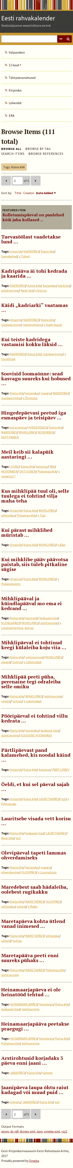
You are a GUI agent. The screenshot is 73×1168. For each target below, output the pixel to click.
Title (17, 193)
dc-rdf (14, 1131)
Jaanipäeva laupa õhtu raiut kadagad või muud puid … (35, 1089)
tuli (63, 799)
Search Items (13, 154)
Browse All (11, 149)
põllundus (8, 515)
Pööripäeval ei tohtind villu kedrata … (34, 718)
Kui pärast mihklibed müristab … (27, 532)
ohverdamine (10, 872)
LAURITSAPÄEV (49, 799)
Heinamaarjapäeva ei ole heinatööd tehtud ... (31, 992)
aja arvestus (18, 427)
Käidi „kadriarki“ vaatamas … (34, 307)
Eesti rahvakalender (28, 18)
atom (5, 1131)
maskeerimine (11, 325)
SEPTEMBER (10, 437)
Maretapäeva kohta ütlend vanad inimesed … (33, 923)
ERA (11, 115)
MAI (52, 466)
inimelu (15, 1102)
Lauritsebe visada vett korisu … (36, 821)
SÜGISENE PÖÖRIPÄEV (36, 735)
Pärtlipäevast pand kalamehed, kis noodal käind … (36, 755)
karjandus (49, 286)
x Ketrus (41, 290)
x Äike (61, 545)
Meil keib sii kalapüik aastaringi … (27, 454)
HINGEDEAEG (37, 427)
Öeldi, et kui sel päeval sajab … (35, 786)
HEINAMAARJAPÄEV (23, 1004)
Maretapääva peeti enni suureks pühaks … (30, 957)
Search (68, 39)
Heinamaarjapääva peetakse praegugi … (35, 1026)
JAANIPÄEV (17, 1073)
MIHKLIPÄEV (27, 432)
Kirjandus (15, 90)
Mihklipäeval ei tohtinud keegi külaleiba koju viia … (33, 645)
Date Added (44, 193)
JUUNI (14, 466)
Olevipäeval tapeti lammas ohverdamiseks (33, 855)
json (40, 1131)
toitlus (17, 662)
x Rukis (33, 906)
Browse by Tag (38, 149)
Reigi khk (27, 290)
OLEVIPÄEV (28, 872)
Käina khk (47, 251)
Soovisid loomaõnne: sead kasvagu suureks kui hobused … (36, 378)
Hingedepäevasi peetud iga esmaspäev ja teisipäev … (33, 415)
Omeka (34, 1161)
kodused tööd (48, 618)
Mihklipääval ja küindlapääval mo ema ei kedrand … (31, 603)
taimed (47, 1073)
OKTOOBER (27, 471)
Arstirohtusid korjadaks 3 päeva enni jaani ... (32, 1060)
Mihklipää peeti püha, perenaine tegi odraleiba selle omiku (31, 681)
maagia (46, 393)
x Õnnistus (30, 398)
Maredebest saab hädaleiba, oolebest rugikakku (34, 889)
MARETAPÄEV (34, 902)
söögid (6, 662)
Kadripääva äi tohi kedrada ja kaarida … (34, 273)
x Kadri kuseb (53, 325)
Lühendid (15, 103)
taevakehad (9, 256)
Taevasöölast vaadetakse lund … (31, 239)
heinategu (46, 1004)
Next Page (36, 181)
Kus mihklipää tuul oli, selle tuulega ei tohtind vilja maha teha (35, 496)
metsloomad (34, 657)
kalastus (42, 466)
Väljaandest (17, 52)
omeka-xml (52, 1131)
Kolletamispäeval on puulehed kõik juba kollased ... (33, 217)
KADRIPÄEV (31, 251)
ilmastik (15, 251)
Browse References (45, 154)
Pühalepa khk (47, 471)
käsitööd (64, 286)
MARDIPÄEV (61, 393)
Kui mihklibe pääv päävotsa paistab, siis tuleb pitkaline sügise (34, 564)
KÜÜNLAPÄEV (10, 623)
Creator (28, 193)
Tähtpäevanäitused (22, 78)
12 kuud (14, 65)
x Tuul (42, 515)
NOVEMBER (46, 432)
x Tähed (24, 256)
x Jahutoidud (32, 662)
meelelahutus (32, 325)
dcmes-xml (27, 1131)
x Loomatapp (47, 872)
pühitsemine (10, 290)
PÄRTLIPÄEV (60, 770)
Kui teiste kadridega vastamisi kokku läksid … (31, 342)
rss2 (64, 1131)
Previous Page (6, 181)
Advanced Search (60, 39)
